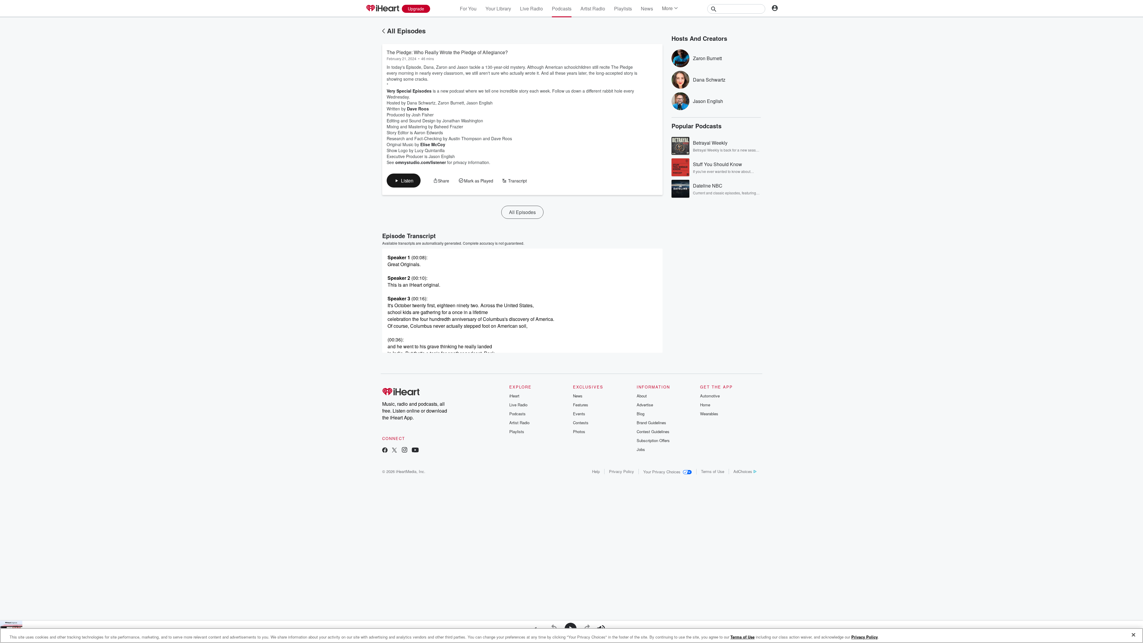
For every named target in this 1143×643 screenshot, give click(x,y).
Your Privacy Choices (661, 472)
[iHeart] (382, 9)
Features (580, 405)
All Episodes (406, 30)
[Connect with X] (394, 450)
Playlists (623, 8)
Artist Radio (592, 8)
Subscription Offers (653, 440)
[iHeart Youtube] (415, 450)
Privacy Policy (621, 471)
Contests (580, 422)
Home (705, 405)
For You (468, 8)
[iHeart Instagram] (404, 450)
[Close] (1133, 635)
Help (596, 471)
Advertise (645, 405)
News (647, 8)
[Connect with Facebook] (385, 450)
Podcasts (562, 8)
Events (579, 413)
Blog (640, 413)
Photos (579, 431)
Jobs (641, 449)
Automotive (710, 396)
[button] (404, 181)
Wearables (709, 413)
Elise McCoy (432, 144)
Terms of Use (712, 471)
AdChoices (742, 471)
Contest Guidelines (653, 431)
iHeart (514, 396)
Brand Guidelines (651, 422)
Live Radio (531, 8)
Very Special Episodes (409, 91)
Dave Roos (418, 109)
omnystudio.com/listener (420, 162)
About (642, 396)
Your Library (498, 8)
